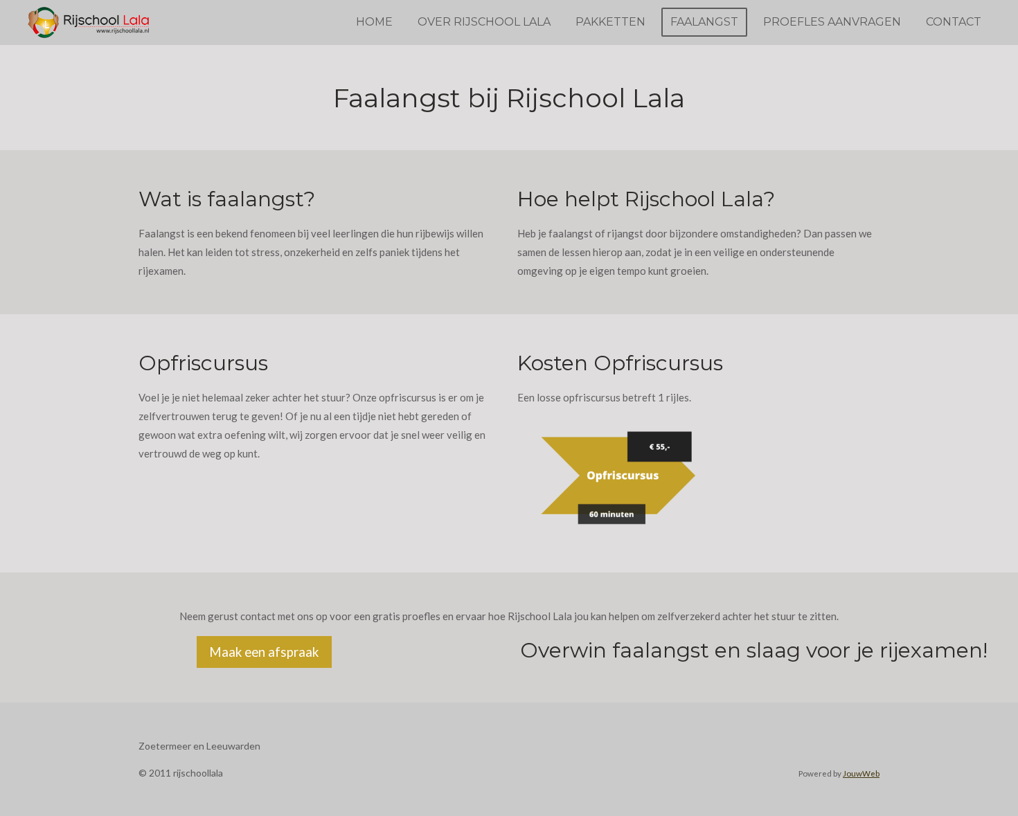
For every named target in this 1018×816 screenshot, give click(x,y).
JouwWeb (861, 773)
